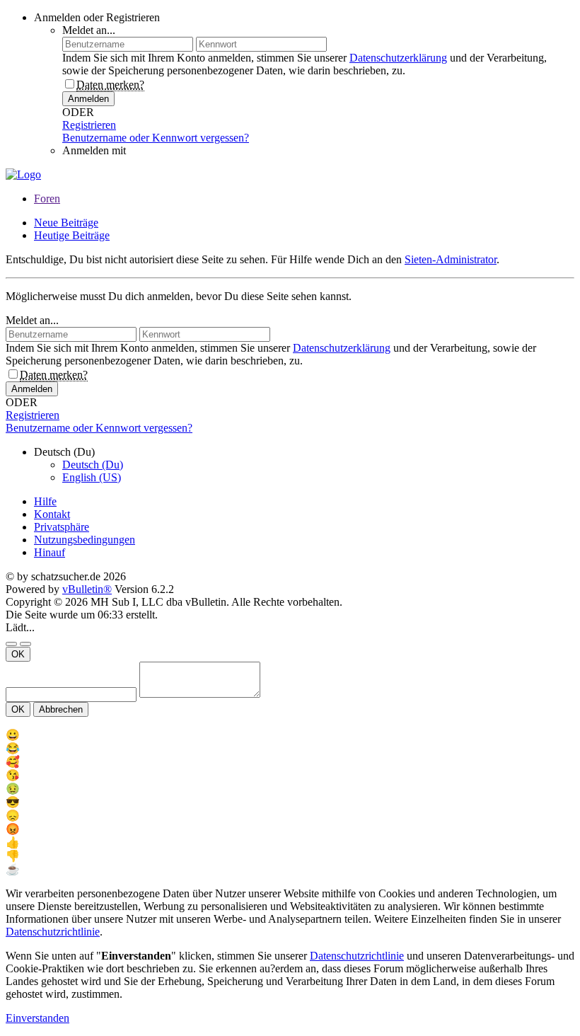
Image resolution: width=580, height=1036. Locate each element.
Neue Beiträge (66, 223)
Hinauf (49, 552)
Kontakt (52, 514)
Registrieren (89, 125)
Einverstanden (37, 1018)
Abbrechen (61, 709)
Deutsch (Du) (92, 465)
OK (18, 654)
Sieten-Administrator (451, 259)
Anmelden (88, 98)
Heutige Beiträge (72, 235)
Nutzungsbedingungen (84, 540)
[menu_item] (290, 735)
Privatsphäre (61, 527)
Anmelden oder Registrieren (97, 17)
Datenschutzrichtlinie (53, 932)
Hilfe (45, 501)
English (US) (91, 477)
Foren (47, 198)
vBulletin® (87, 589)
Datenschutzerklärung (398, 58)
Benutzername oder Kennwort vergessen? (155, 138)
